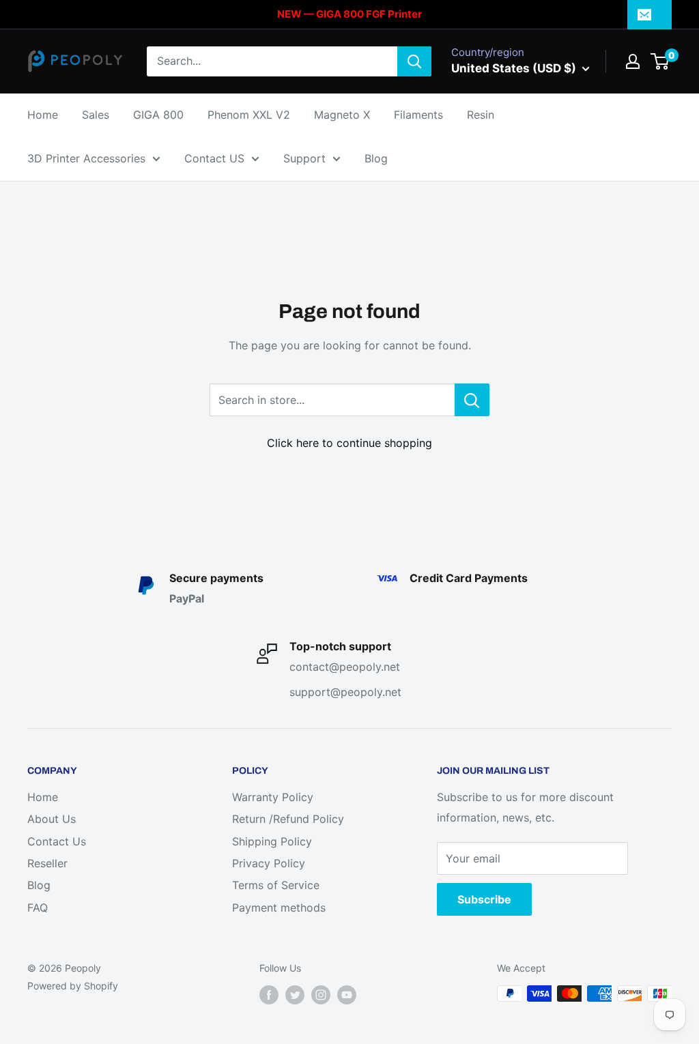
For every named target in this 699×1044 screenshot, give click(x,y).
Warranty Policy (272, 797)
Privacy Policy (268, 863)
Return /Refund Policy (288, 819)
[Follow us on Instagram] (320, 994)
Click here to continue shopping (349, 443)
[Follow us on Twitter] (294, 994)
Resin (480, 114)
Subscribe (484, 899)
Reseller (47, 863)
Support (304, 158)
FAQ (37, 907)
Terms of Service (275, 885)
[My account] (633, 61)
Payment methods (279, 907)
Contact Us (56, 841)
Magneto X (342, 114)
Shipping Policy (272, 841)
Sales (95, 114)
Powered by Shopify (72, 985)
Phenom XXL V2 (249, 114)
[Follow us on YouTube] (346, 994)
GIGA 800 (158, 114)
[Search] (414, 61)
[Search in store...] (472, 399)
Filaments (418, 114)
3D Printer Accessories (86, 158)
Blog (376, 158)
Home (42, 114)
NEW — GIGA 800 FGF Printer (349, 14)
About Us (51, 819)
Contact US (214, 158)
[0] (660, 61)
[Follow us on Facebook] (269, 994)
